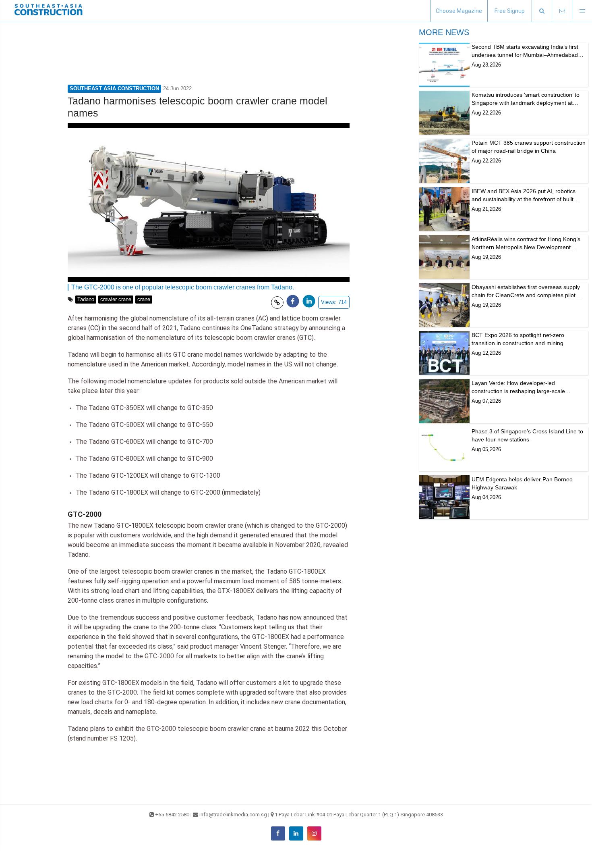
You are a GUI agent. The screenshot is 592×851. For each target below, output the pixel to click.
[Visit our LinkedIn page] (296, 833)
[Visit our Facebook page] (278, 833)
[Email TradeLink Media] (562, 11)
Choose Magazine (459, 11)
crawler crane (115, 299)
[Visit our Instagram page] (314, 833)
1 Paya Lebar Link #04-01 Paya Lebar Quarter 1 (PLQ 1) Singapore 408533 (359, 814)
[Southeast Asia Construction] (48, 11)
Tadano (85, 299)
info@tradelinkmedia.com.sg (233, 814)
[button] (542, 11)
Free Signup (510, 11)
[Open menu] (582, 11)
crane (143, 299)
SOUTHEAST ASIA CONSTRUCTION (114, 88)
